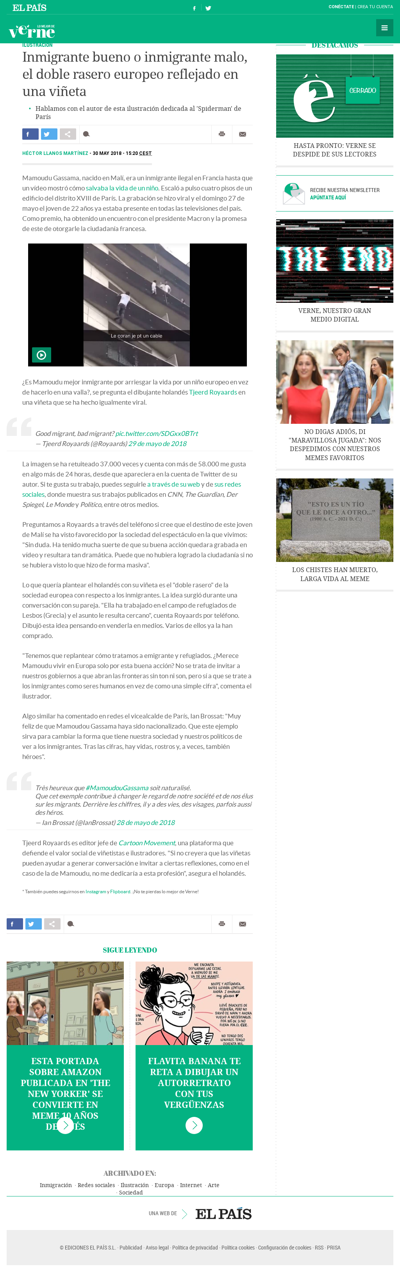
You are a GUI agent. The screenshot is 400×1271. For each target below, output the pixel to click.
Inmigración (56, 1185)
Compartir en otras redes (68, 134)
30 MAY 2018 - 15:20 (122, 153)
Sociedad (131, 1192)
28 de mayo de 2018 (145, 822)
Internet (191, 1185)
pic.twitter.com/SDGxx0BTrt (156, 433)
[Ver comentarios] (88, 134)
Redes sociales (96, 1185)
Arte (214, 1185)
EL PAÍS (224, 1213)
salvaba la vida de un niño (122, 188)
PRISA (334, 1247)
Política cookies (238, 1247)
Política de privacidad (195, 1247)
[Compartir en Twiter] (49, 134)
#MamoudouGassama (117, 787)
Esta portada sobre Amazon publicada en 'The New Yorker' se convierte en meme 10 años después (65, 1094)
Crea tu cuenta (375, 6)
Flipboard (120, 891)
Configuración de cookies (284, 1247)
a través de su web (173, 484)
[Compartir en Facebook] (30, 134)
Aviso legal (157, 1247)
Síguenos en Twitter (208, 7)
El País (30, 7)
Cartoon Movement (146, 842)
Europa (164, 1185)
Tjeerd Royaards (213, 392)
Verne (32, 31)
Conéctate (341, 6)
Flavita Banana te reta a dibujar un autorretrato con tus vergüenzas (194, 1083)
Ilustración (135, 1185)
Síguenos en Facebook (194, 7)
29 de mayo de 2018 (157, 443)
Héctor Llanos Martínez (55, 153)
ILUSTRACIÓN (37, 44)
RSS (319, 1247)
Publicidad (131, 1247)
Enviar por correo (242, 134)
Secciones (384, 27)
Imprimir (222, 134)
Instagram (96, 891)
